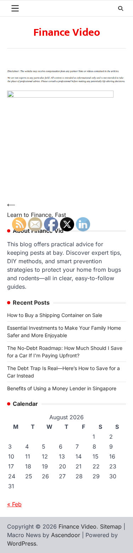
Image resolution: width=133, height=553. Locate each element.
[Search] (120, 8)
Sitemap (111, 526)
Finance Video (66, 32)
